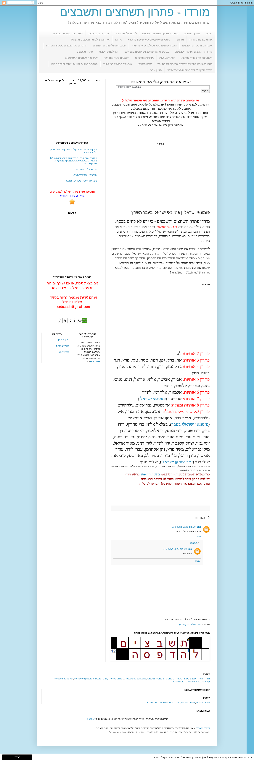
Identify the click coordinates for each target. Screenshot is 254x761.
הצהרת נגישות (167, 57)
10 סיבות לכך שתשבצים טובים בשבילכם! (146, 51)
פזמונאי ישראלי (152, 398)
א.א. (199, 527)
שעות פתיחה (182, 678)
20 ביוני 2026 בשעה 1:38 (183, 527)
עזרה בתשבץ (145, 63)
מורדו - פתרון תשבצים (199, 678)
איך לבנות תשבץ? (108, 51)
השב (198, 536)
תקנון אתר (156, 70)
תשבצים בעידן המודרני (116, 57)
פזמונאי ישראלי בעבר (189, 424)
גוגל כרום (95, 361)
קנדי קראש (64, 352)
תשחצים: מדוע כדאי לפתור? (197, 57)
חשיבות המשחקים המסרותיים (81, 57)
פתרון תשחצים (192, 33)
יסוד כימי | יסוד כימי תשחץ (85, 175)
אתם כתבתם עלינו (99, 33)
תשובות (193, 543)
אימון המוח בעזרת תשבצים (197, 45)
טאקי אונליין (63, 339)
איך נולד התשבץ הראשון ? (117, 63)
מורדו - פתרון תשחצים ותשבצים (135, 12)
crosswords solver (63, 678)
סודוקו (118, 39)
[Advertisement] (160, 178)
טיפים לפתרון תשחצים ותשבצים (160, 33)
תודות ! (180, 39)
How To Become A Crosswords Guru (149, 39)
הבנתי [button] (17, 757)
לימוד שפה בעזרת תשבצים (68, 33)
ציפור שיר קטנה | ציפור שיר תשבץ (81, 180)
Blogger (90, 719)
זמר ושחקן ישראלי (177, 461)
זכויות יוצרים (203, 728)
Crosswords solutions (135, 678)
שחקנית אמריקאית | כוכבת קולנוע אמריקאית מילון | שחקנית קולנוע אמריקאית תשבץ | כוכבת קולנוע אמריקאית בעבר (73, 161)
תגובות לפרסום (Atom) (189, 624)
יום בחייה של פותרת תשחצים (109, 45)
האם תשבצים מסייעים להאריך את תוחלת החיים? (185, 63)
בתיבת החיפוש (150, 474)
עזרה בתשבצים (172, 702)
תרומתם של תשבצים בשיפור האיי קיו (66, 45)
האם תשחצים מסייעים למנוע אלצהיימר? (154, 45)
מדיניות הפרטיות (144, 57)
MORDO (170, 678)
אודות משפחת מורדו (201, 39)
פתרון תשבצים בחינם (155, 702)
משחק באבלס (62, 346)
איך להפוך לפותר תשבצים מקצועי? (90, 39)
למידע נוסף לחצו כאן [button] (164, 757)
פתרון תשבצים (85, 51)
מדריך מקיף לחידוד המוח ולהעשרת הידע (190, 70)
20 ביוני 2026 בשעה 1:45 (175, 549)
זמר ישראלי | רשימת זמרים (85, 169)
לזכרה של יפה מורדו (126, 33)
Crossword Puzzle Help (198, 681)
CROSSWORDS (155, 678)
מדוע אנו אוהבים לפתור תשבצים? (194, 51)
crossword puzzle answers (87, 678)
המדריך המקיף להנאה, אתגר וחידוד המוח (74, 63)
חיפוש (209, 33)
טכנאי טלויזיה (116, 678)
